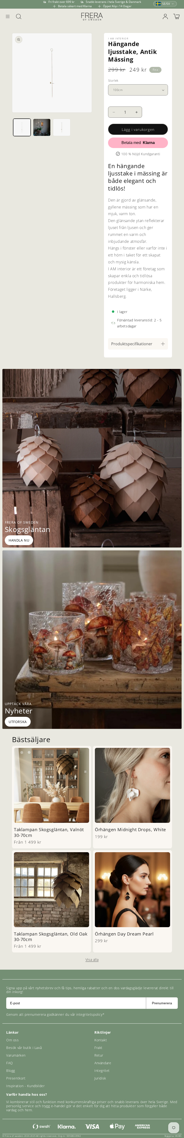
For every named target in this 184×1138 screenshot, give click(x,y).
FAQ (9, 1063)
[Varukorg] (176, 16)
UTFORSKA (18, 721)
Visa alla (92, 959)
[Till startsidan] (92, 16)
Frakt (98, 1047)
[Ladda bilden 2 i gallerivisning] (42, 127)
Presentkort (16, 1078)
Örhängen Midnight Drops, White (130, 829)
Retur (98, 1055)
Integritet (102, 1070)
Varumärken (16, 1055)
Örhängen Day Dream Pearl (124, 934)
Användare (102, 1063)
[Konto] (165, 16)
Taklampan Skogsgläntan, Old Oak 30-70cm (50, 936)
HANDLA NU (19, 540)
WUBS (178, 1136)
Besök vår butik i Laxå (24, 1047)
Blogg (10, 1070)
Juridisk (100, 1078)
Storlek (113, 80)
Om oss (12, 1040)
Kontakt (100, 1040)
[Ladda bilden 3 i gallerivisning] (61, 127)
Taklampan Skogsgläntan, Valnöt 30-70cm (49, 832)
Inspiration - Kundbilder (25, 1086)
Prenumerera (162, 1003)
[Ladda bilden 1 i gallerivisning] (22, 127)
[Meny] (7, 16)
